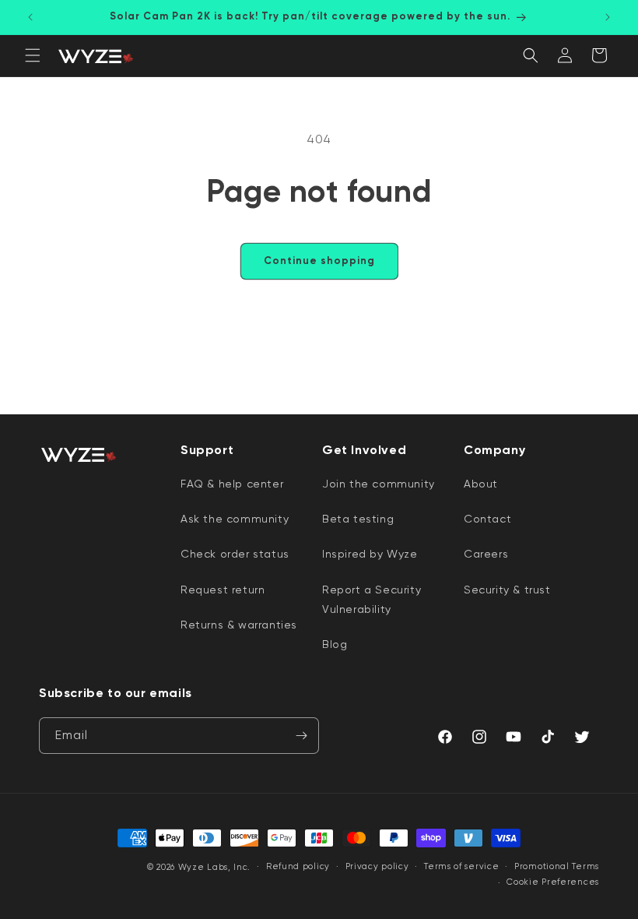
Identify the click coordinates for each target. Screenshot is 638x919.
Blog (334, 644)
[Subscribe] (301, 735)
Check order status (235, 554)
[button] (33, 55)
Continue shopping (319, 260)
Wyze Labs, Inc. (214, 867)
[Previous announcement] (30, 17)
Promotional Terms (556, 866)
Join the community (378, 483)
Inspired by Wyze (370, 554)
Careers (486, 554)
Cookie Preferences (553, 882)
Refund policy (298, 866)
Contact (487, 518)
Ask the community (235, 518)
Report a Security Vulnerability (371, 599)
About (481, 483)
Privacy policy (377, 866)
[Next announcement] (608, 17)
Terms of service (461, 866)
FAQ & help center (232, 483)
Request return (223, 589)
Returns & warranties (239, 624)
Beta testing (358, 518)
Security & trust (507, 589)
